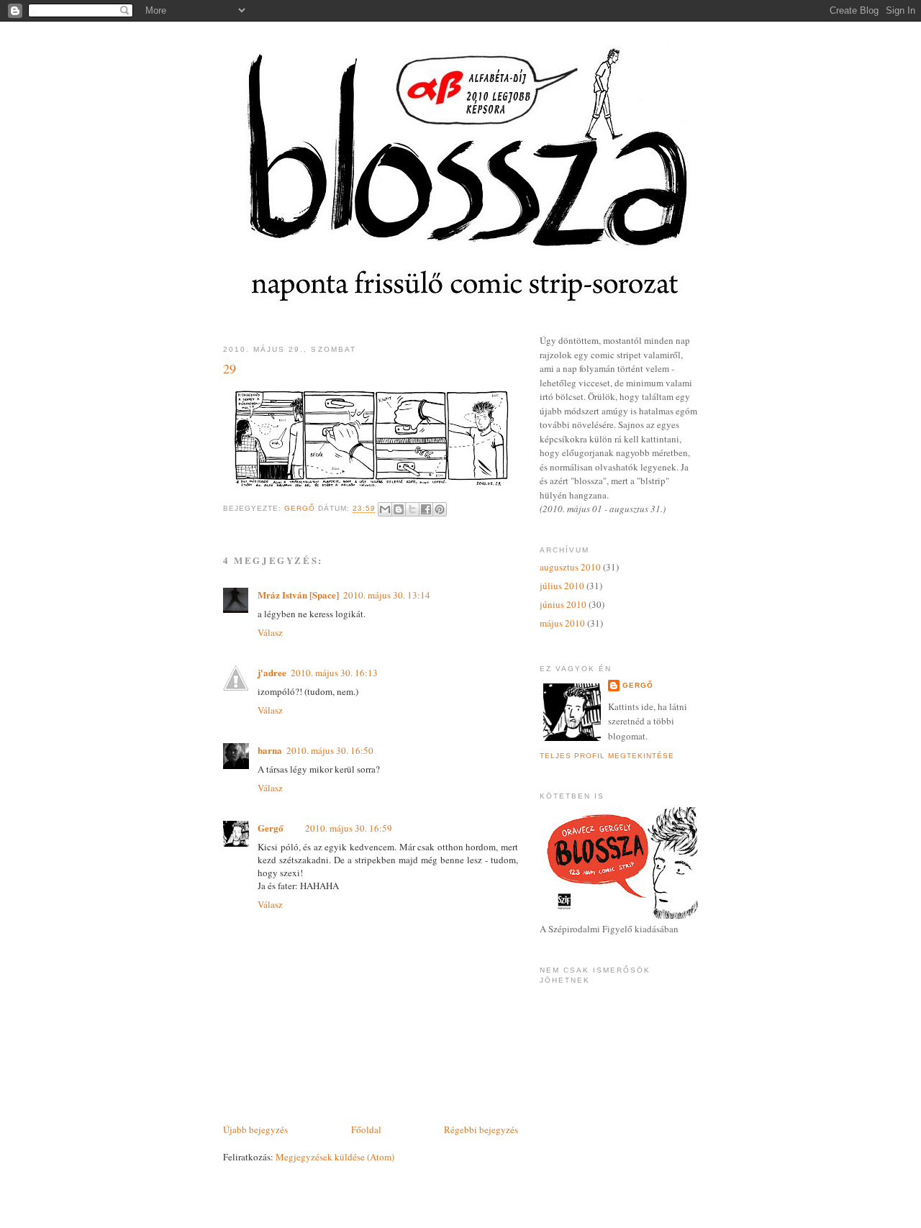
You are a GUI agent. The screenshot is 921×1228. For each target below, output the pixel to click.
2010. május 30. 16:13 (334, 672)
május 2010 (562, 623)
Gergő (270, 827)
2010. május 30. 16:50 (329, 750)
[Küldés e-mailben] (385, 509)
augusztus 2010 (570, 566)
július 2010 (562, 585)
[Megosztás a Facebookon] (426, 509)
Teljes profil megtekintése (607, 756)
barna (270, 750)
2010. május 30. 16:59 (348, 828)
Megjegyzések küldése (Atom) (335, 1156)
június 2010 (563, 604)
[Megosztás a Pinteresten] (439, 509)
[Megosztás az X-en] (412, 509)
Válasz (270, 632)
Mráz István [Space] (298, 594)
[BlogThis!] (398, 509)
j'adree (272, 672)
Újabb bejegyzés (255, 1129)
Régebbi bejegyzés (481, 1129)
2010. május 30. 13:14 (386, 594)
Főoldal (366, 1129)
